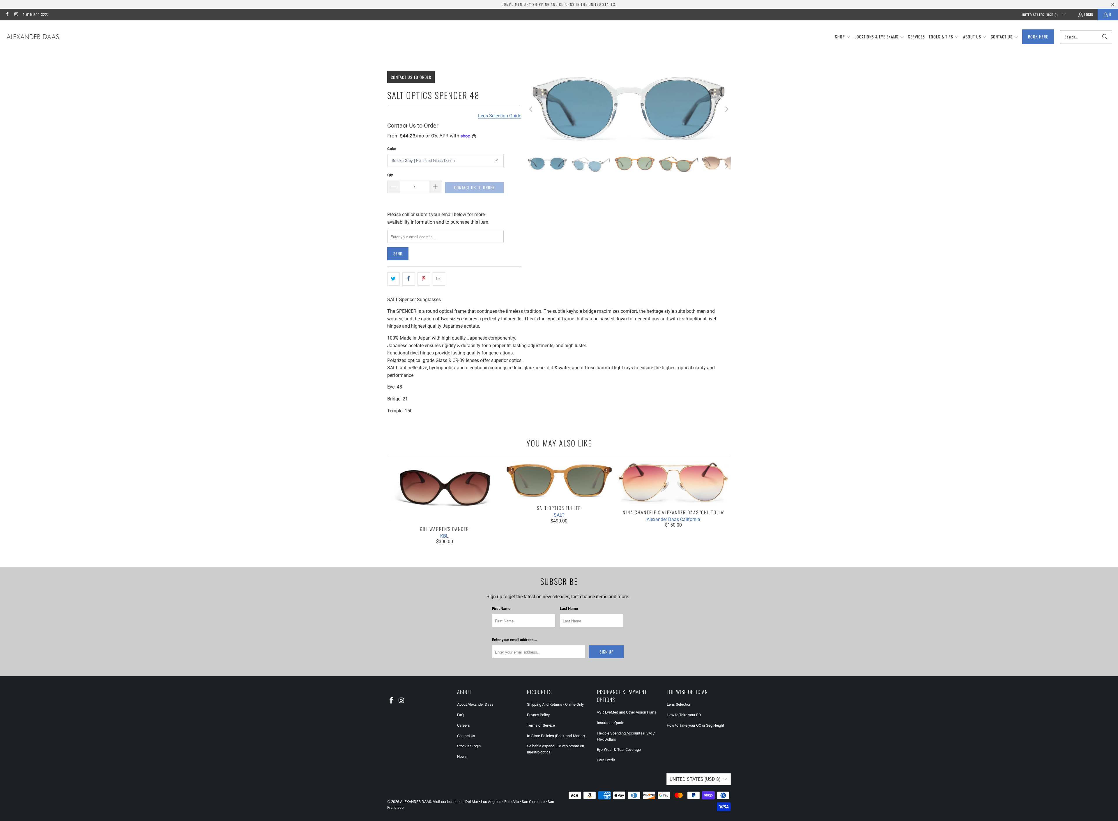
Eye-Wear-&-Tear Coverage (619, 749)
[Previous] (531, 109)
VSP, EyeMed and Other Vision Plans (626, 712)
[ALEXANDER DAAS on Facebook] (6, 14)
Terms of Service (541, 725)
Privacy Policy (538, 715)
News (462, 756)
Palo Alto (511, 801)
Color (391, 148)
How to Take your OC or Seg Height (695, 725)
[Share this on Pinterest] (424, 279)
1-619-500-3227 (36, 14)
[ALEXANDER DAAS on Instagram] (15, 14)
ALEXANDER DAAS (415, 801)
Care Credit (606, 760)
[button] (843, 37)
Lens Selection (679, 704)
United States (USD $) (1040, 14)
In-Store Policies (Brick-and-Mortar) (556, 736)
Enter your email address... (514, 640)
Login (1088, 14)
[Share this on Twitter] (393, 279)
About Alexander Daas (475, 704)
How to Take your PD (684, 715)
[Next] (726, 109)
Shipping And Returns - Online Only (555, 704)
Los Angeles (491, 801)
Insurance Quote (610, 723)
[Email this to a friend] (439, 279)
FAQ (460, 715)
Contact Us (466, 736)
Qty (390, 175)
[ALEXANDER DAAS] (33, 37)
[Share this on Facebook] (408, 279)
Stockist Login (469, 746)
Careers (463, 725)
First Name (501, 608)
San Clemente (533, 801)
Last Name (569, 608)
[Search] (1105, 37)
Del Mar (471, 801)
